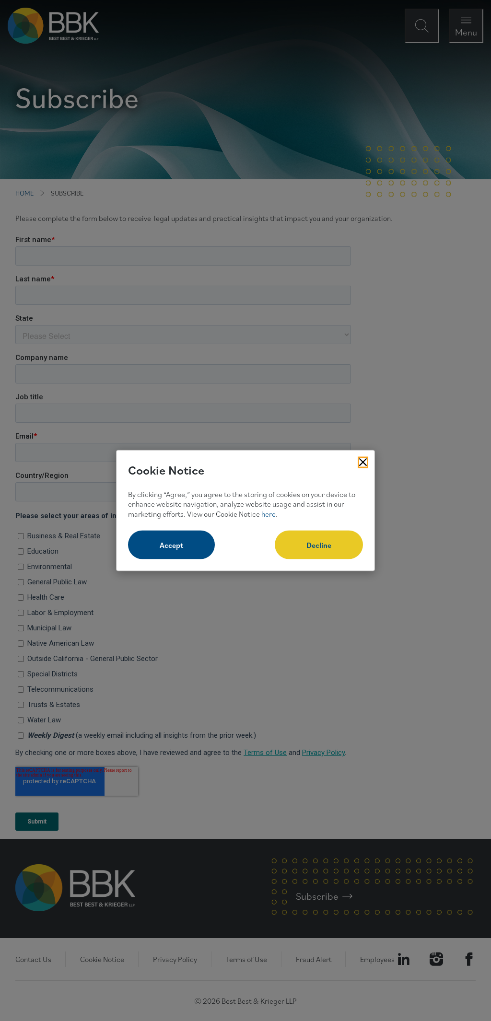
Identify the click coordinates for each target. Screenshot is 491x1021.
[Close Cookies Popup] (363, 462)
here (268, 514)
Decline (318, 544)
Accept (171, 544)
